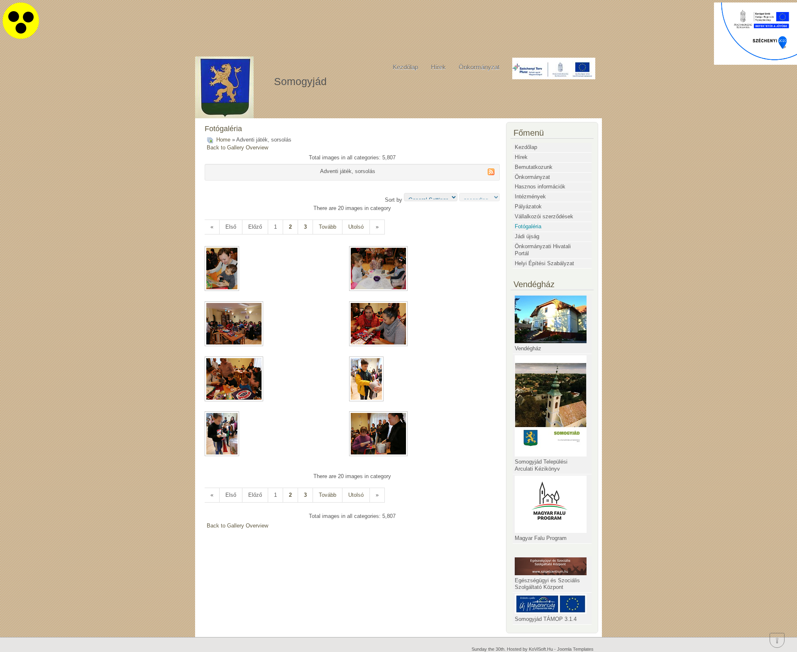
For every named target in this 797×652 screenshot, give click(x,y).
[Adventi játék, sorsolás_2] (379, 269)
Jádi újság (527, 236)
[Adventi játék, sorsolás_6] (367, 380)
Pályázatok (528, 206)
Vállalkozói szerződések (544, 216)
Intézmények (530, 196)
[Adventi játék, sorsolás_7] (223, 434)
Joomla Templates (575, 649)
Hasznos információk (540, 186)
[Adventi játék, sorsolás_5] (235, 380)
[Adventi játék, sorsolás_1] (223, 269)
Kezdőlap (405, 67)
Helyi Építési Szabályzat (544, 263)
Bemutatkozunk (534, 167)
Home (223, 140)
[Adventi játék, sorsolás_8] (379, 434)
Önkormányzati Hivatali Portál (543, 249)
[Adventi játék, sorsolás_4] (379, 324)
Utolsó (356, 227)
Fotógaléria (528, 226)
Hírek (438, 67)
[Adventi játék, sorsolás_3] (235, 324)
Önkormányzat (479, 67)
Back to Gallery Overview (237, 147)
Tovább (327, 227)
